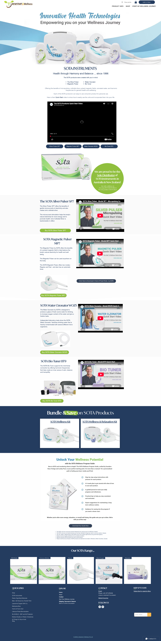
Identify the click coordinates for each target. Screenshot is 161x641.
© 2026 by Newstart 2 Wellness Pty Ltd (83, 637)
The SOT (45, 201)
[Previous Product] (8, 570)
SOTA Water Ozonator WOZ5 (58, 305)
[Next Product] (153, 570)
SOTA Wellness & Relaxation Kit (100, 421)
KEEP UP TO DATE (140, 588)
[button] (136, 2)
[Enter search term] (149, 614)
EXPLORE (62, 588)
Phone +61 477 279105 (105, 593)
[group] (80, 574)
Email (100, 591)
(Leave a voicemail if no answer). (107, 595)
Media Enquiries (103, 598)
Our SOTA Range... (82, 550)
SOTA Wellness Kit (60, 421)
